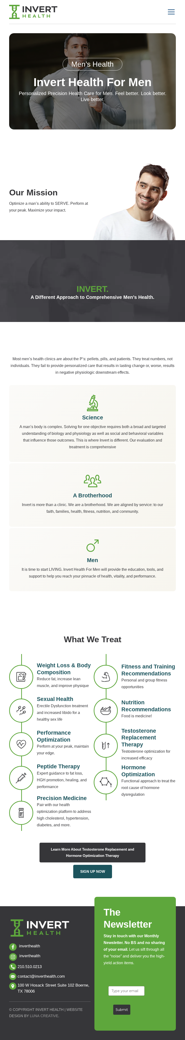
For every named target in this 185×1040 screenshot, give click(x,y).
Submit (122, 1010)
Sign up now (92, 871)
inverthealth (29, 946)
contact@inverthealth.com (41, 976)
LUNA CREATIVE (44, 1016)
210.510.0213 (30, 966)
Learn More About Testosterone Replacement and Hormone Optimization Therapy (92, 852)
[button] (171, 12)
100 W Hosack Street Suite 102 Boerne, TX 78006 (53, 988)
